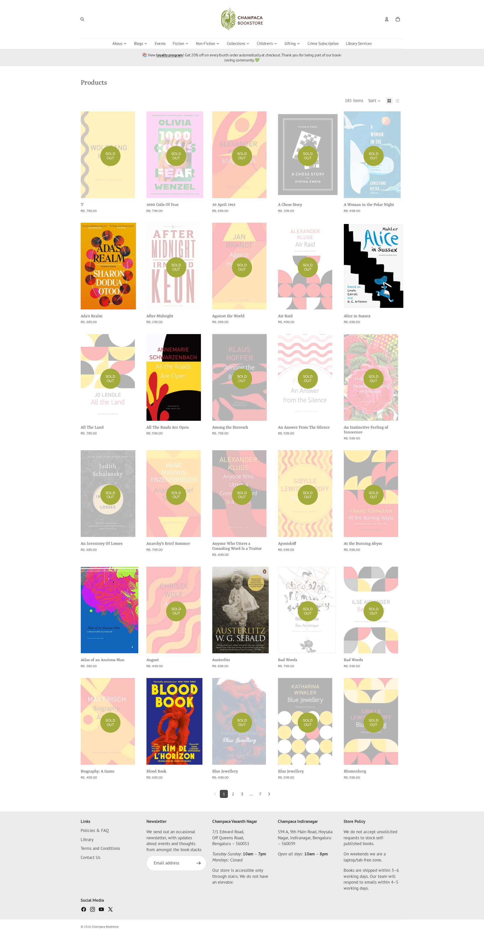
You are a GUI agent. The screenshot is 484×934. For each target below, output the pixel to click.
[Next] (269, 793)
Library (87, 839)
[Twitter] (110, 909)
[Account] (386, 19)
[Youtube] (101, 909)
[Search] (82, 19)
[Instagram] (92, 909)
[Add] (132, 301)
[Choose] (198, 412)
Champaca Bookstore (105, 926)
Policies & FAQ (95, 830)
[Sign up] (198, 863)
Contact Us (90, 857)
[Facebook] (84, 909)
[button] (374, 100)
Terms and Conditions (100, 848)
